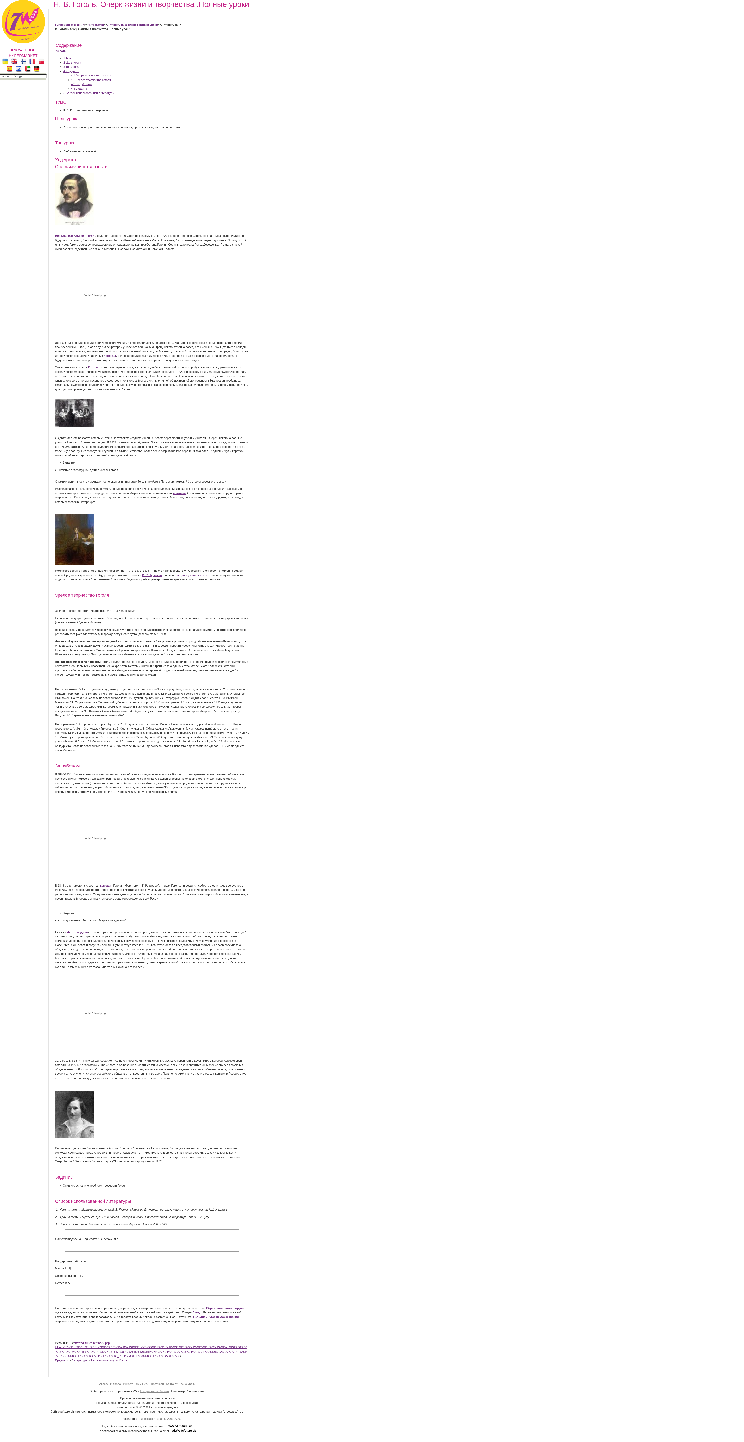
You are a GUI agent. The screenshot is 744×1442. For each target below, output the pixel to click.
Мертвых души (77, 932)
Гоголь (93, 367)
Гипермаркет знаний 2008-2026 (160, 1418)
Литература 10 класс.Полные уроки (132, 24)
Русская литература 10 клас (109, 1360)
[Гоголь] (74, 224)
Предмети (61, 1360)
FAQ (146, 1383)
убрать (61, 50)
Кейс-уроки (187, 1383)
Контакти (172, 1383)
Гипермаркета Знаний (154, 1391)
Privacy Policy (132, 1383)
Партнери (157, 1383)
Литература (96, 24)
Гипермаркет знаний (69, 24)
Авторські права (110, 1383)
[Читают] (74, 426)
